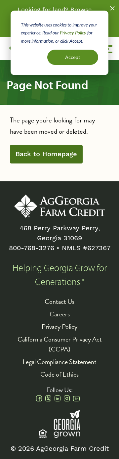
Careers (60, 314)
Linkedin (57, 398)
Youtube (76, 398)
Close (112, 8)
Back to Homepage (46, 154)
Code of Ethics (59, 374)
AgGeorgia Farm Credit (59, 206)
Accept (72, 57)
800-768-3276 (31, 248)
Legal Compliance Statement (59, 362)
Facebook (39, 398)
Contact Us (59, 301)
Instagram (67, 398)
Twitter (48, 398)
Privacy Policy (73, 32)
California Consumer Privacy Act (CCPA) (60, 344)
